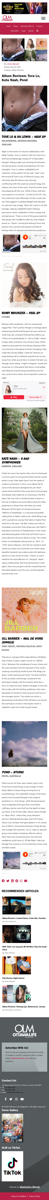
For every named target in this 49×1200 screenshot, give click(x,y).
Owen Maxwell (13, 64)
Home (8, 26)
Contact (39, 26)
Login (24, 31)
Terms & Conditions (18, 1196)
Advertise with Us (27, 26)
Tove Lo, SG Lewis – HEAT (14, 256)
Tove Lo (4, 256)
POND (3, 873)
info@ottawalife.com (19, 1058)
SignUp (31, 31)
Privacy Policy (34, 1196)
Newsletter (15, 31)
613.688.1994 (10, 1090)
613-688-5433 (9, 1087)
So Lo (8, 873)
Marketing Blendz (30, 1186)
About (15, 26)
